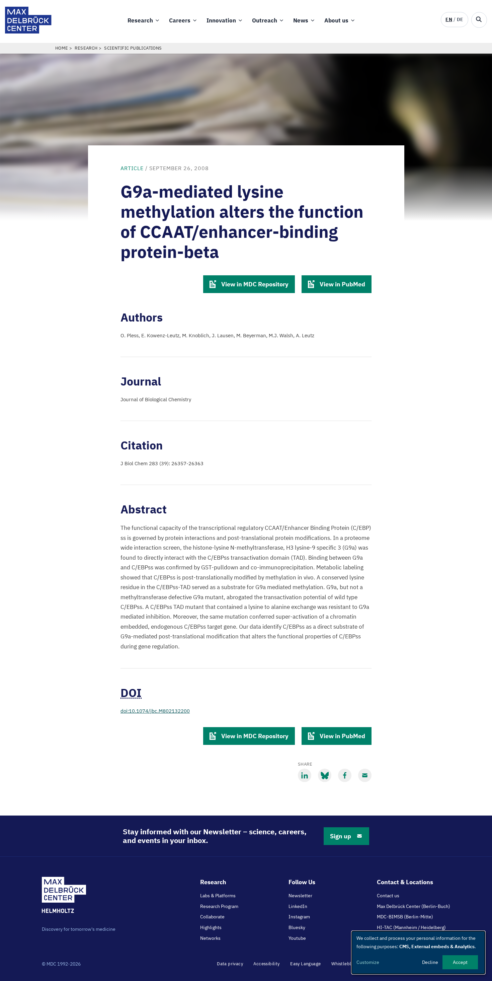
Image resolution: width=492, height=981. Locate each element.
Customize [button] (367, 962)
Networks (210, 938)
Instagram (299, 917)
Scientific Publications (133, 48)
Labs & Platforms (218, 896)
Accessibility (266, 964)
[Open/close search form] (479, 20)
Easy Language (305, 964)
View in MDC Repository (255, 284)
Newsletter (300, 896)
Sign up (340, 836)
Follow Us (302, 882)
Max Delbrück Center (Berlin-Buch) (413, 906)
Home (61, 48)
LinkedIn (298, 906)
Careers (179, 20)
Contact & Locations (405, 882)
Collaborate (212, 917)
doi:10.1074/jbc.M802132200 (155, 711)
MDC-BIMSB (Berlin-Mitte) (405, 917)
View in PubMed (342, 284)
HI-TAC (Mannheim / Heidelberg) (411, 927)
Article (132, 168)
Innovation (221, 20)
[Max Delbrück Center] (28, 31)
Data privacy (230, 964)
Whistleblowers (347, 964)
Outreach (264, 20)
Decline (430, 962)
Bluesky (297, 927)
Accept (460, 962)
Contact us (388, 896)
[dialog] (418, 952)
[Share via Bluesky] (324, 775)
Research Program (219, 906)
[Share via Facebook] (344, 775)
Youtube (297, 938)
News (300, 20)
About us (336, 20)
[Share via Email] (365, 775)
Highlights (211, 927)
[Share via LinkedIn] (304, 775)
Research (140, 20)
